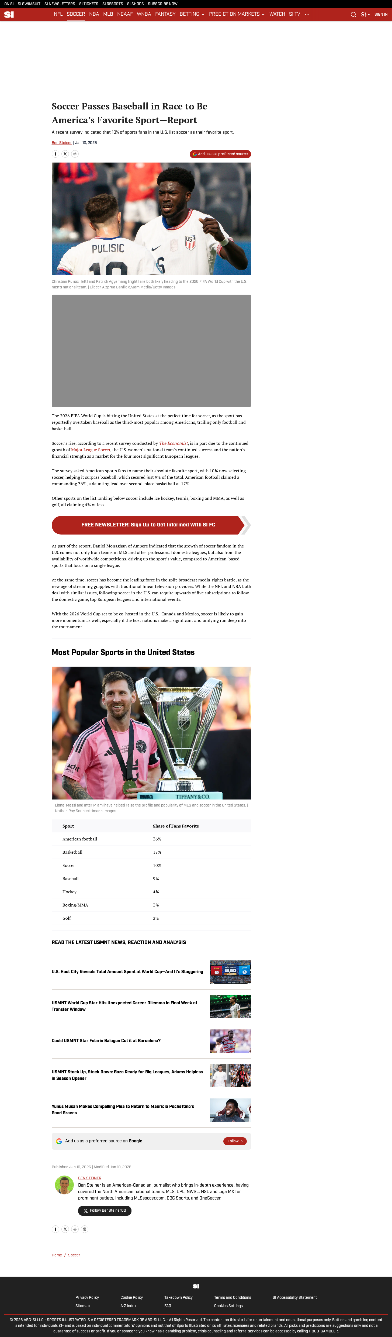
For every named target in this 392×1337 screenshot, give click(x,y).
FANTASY (165, 14)
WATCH (277, 14)
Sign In (381, 15)
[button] (192, 14)
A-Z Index (128, 1306)
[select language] (365, 14)
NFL (58, 14)
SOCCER (76, 14)
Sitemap (82, 1306)
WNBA (144, 14)
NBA (94, 14)
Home (57, 1255)
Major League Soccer (90, 450)
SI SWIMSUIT (29, 4)
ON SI (9, 4)
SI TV (294, 14)
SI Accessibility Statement (295, 1298)
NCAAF (125, 14)
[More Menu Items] (307, 15)
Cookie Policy (131, 1298)
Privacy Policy (87, 1298)
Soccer (74, 1255)
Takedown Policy (178, 1298)
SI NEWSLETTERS (59, 4)
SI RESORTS (112, 4)
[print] (84, 1229)
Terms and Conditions (232, 1298)
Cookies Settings (228, 1306)
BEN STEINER (89, 1178)
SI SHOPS (135, 4)
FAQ (167, 1306)
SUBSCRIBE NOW (163, 4)
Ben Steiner (62, 143)
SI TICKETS (88, 4)
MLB (108, 14)
